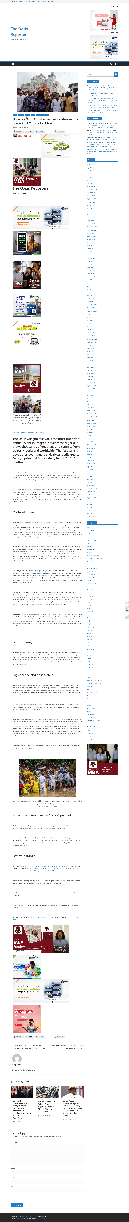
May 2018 (90, 473)
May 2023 (90, 286)
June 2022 (90, 320)
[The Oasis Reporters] (13, 64)
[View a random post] (116, 64)
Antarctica (90, 537)
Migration (90, 664)
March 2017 (90, 510)
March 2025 (90, 217)
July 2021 (90, 354)
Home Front (90, 627)
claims (55, 547)
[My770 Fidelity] (27, 957)
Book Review (91, 549)
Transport (90, 724)
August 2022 (91, 314)
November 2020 (92, 379)
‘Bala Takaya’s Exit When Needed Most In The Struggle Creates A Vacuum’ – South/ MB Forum (102, 132)
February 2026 (91, 183)
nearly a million (64, 662)
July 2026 (90, 168)
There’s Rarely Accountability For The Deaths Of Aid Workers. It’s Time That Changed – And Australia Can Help (102, 88)
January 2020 (91, 411)
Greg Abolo (28, 127)
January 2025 (91, 224)
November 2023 (92, 267)
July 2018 (90, 467)
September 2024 (92, 236)
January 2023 (91, 298)
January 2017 (91, 516)
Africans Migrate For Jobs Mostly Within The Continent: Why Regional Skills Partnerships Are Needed (35, 2)
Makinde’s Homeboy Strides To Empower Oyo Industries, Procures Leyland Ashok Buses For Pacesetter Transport (102, 144)
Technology (90, 714)
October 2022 (91, 308)
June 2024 (90, 245)
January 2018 (91, 485)
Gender (89, 618)
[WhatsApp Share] (127, 617)
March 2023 (90, 292)
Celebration (90, 562)
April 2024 (90, 252)
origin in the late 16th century (26, 480)
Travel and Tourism (93, 727)
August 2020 (91, 389)
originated (74, 522)
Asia (88, 543)
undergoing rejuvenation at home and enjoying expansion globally (52, 866)
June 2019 (90, 432)
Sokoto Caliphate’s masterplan (57, 840)
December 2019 (92, 414)
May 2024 (90, 249)
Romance (90, 699)
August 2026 (91, 165)
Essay (88, 602)
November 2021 (92, 342)
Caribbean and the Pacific (95, 559)
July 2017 (90, 504)
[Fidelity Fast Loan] (27, 232)
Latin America (91, 646)
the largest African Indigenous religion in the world (39, 537)
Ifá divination (30, 558)
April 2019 (90, 439)
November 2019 (92, 417)
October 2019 (91, 420)
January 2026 (91, 186)
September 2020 (92, 386)
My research (20, 497)
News (33, 115)
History (27, 115)
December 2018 (92, 451)
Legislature (90, 649)
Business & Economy (93, 556)
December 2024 (92, 227)
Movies (89, 671)
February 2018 (91, 482)
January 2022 (91, 336)
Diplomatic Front (92, 584)
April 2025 (90, 214)
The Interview (91, 717)
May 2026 (90, 174)
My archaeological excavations (61, 621)
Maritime (90, 655)
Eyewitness (90, 608)
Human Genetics (92, 633)
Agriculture (90, 531)
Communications (92, 571)
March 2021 (90, 367)
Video (88, 730)
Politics (30, 64)
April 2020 (90, 401)
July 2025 (90, 205)
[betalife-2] (27, 262)
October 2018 (91, 457)
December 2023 (92, 264)
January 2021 (91, 373)
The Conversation (38, 917)
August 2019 (91, 426)
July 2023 (90, 280)
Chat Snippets (91, 565)
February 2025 (91, 221)
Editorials (20, 64)
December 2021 (92, 339)
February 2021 (91, 370)
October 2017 (91, 495)
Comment (15, 1142)
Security (89, 702)
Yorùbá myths (40, 547)
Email (13, 1177)
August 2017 (91, 501)
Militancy (90, 668)
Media (89, 658)
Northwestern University (36, 433)
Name (13, 1168)
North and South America (95, 680)
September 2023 (92, 274)
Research (90, 696)
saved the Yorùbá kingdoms (33, 843)
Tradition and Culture (42, 115)
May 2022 (90, 323)
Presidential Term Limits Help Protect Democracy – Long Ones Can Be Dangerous (30, 1046)
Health (89, 621)
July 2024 (90, 242)
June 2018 (90, 470)
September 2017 (92, 498)
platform (22, 838)
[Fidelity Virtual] (27, 295)
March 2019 (90, 442)
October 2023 (91, 270)
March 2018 (90, 479)
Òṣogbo (39, 571)
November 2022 (92, 305)
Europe (89, 605)
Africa (14, 115)
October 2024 (91, 233)
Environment (91, 599)
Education (90, 590)
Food (88, 615)
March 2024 (90, 255)
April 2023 (90, 289)
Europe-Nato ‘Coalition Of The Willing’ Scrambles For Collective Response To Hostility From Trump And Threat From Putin (22, 1109)
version (37, 573)
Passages (90, 686)
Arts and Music (91, 540)
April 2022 (90, 326)
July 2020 (90, 392)
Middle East (90, 661)
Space (89, 705)
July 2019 (90, 429)
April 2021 (90, 364)
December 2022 (92, 302)
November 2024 (92, 230)
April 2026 (90, 177)
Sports (52, 64)
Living (89, 652)
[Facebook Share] (127, 602)
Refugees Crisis (92, 693)
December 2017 (92, 488)
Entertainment (41, 64)
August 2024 (91, 239)
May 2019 (90, 435)
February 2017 (91, 513)
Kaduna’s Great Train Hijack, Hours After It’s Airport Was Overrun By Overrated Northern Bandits (102, 151)
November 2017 (92, 492)
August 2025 (91, 202)
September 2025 (92, 199)
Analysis (21, 115)
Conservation (91, 574)
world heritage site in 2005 (28, 871)
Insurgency (90, 636)
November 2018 (92, 454)
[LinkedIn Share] (127, 610)
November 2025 (92, 193)
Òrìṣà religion (21, 709)
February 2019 (91, 445)
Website (13, 1186)
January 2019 (91, 448)
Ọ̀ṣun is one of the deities (68, 532)
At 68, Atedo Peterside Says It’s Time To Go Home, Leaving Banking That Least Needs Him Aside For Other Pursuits (72, 1108)
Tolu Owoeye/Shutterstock (47, 807)
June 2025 (90, 208)
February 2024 (91, 258)
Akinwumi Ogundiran (20, 433)
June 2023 (90, 283)
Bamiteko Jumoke (92, 142)
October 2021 (91, 345)
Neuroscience (91, 674)
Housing (89, 630)
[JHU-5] (27, 366)
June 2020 (90, 395)
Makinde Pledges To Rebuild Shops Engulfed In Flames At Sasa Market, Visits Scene (46, 1106)
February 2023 (91, 295)
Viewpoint (90, 733)
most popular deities (40, 868)
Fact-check (90, 612)
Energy (89, 593)
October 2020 (91, 383)
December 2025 (92, 189)
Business (90, 552)
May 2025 (90, 211)
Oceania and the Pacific (94, 683)
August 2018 (91, 463)
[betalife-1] (27, 135)
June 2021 (90, 358)
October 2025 (91, 196)
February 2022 (91, 333)
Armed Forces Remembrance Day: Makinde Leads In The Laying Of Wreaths (66, 1046)
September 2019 (92, 423)
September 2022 (92, 311)
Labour (89, 643)
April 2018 (90, 476)
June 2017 (90, 507)
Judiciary (89, 640)
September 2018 (92, 460)
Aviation (89, 546)
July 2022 (90, 317)
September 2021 (92, 348)
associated (59, 475)
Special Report (91, 708)
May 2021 (90, 361)
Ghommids (47, 595)
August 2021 (91, 351)
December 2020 (92, 376)
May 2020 (90, 398)
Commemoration (92, 568)
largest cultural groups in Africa (44, 522)
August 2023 (91, 277)
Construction (91, 577)
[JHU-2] (55, 926)
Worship (89, 739)
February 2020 (91, 407)
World (89, 736)
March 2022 (90, 330)
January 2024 (91, 261)
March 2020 (90, 404)
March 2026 (90, 180)
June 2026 (90, 171)
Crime (89, 580)
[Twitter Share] (127, 606)
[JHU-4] (27, 159)
